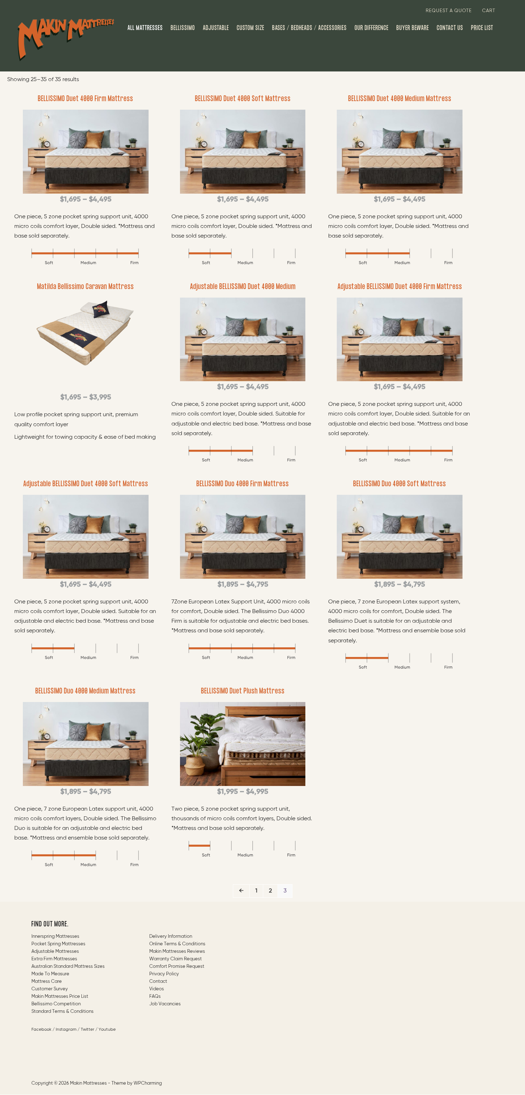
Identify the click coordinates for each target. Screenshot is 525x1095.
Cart (488, 11)
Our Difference (372, 28)
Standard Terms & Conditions (62, 1011)
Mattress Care (46, 981)
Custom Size (250, 28)
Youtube (107, 1029)
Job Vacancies (165, 1004)
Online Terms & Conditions (177, 944)
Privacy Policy (164, 974)
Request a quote (449, 11)
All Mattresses (145, 28)
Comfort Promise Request (176, 966)
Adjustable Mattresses (55, 951)
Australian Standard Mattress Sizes (68, 966)
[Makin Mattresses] (66, 40)
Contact (158, 981)
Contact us (450, 28)
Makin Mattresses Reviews (177, 951)
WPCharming (148, 1083)
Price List (482, 28)
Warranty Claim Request (175, 959)
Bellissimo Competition (56, 1004)
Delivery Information (170, 936)
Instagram (66, 1029)
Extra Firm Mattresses (54, 959)
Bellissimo (183, 28)
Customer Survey (49, 989)
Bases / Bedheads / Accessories (309, 28)
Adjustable (216, 28)
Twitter (87, 1029)
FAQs (155, 996)
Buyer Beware (412, 28)
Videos (156, 989)
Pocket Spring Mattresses (58, 944)
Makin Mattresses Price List (59, 996)
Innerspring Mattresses (55, 936)
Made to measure (50, 974)
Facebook (41, 1029)
